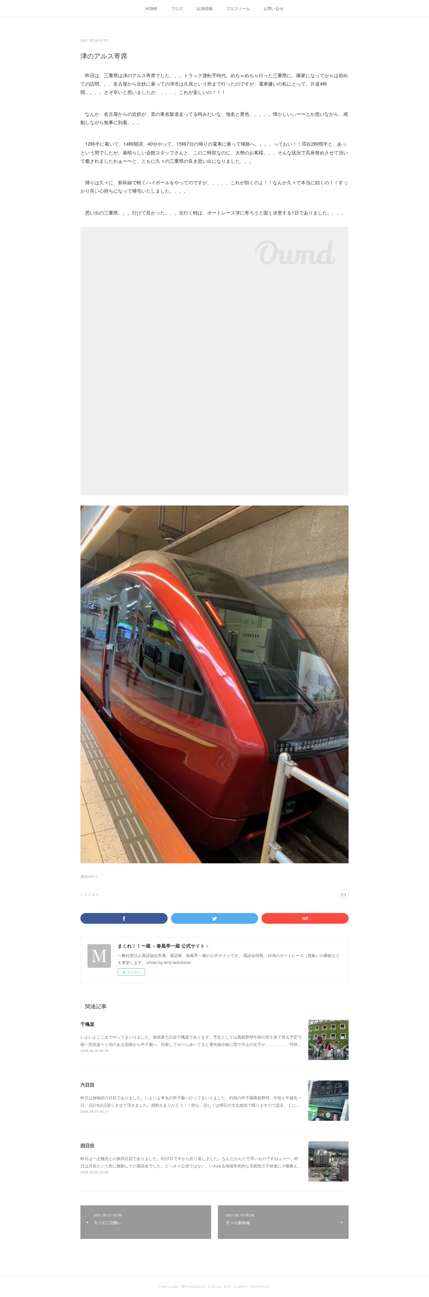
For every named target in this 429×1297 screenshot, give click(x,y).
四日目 (87, 1145)
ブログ (177, 8)
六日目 (87, 1084)
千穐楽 (87, 1023)
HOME (151, 8)
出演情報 (204, 8)
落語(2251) (88, 876)
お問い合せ (273, 8)
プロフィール (238, 8)
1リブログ (89, 894)
